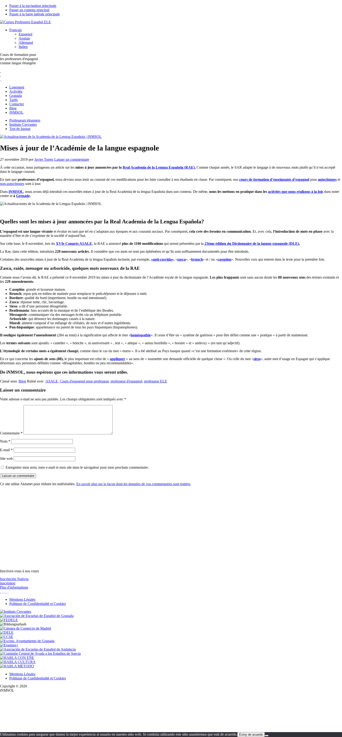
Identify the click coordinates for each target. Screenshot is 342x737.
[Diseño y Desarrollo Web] (35, 730)
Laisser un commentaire (71, 159)
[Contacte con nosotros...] (0, 75)
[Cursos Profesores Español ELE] (25, 22)
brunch (197, 259)
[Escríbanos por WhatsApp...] (0, 79)
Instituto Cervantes (23, 124)
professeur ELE (155, 381)
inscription (7, 583)
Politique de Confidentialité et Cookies (37, 678)
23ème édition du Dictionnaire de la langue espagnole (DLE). (252, 244)
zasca (181, 259)
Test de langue (19, 129)
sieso (257, 359)
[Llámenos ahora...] (0, 71)
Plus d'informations (14, 587)
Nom (5, 441)
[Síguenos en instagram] (2, 592)
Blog (22, 381)
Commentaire (11, 433)
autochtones (327, 179)
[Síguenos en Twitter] (0, 592)
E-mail (6, 450)
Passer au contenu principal (29, 10)
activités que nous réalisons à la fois (295, 192)
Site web (6, 459)
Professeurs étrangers (24, 120)
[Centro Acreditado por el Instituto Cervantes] (35, 523)
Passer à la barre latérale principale (34, 14)
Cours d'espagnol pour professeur (84, 381)
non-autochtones (12, 184)
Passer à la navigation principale (32, 6)
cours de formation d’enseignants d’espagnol (274, 179)
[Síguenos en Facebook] (4, 592)
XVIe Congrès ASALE (74, 244)
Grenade (23, 196)
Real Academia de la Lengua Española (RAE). (159, 167)
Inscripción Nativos (14, 579)
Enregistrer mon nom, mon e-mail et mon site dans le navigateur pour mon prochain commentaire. (77, 467)
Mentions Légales (22, 674)
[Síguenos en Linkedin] (6, 592)
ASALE (52, 381)
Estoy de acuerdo (251, 734)
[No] (266, 735)
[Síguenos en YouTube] (7, 592)
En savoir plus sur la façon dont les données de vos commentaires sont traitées (133, 484)
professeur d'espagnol (126, 381)
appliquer (117, 359)
